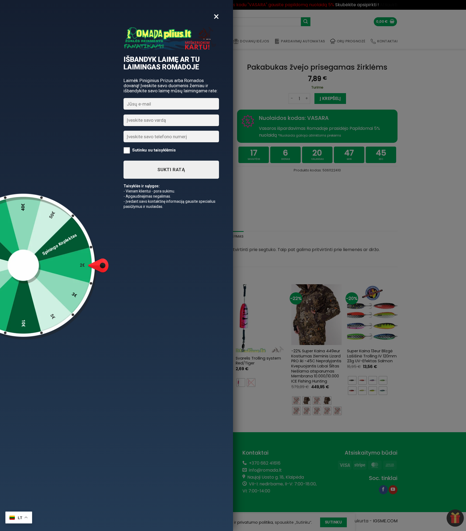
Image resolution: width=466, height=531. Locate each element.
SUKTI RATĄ (171, 169)
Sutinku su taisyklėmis (154, 150)
